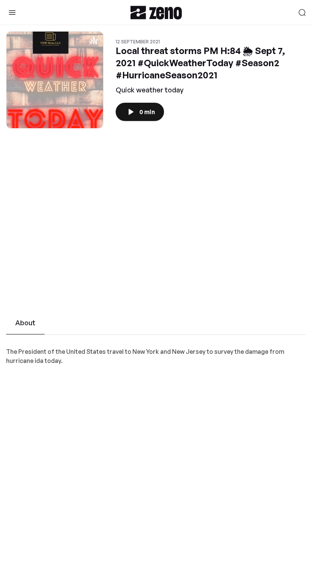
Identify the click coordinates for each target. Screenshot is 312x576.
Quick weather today (149, 90)
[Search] (302, 12)
